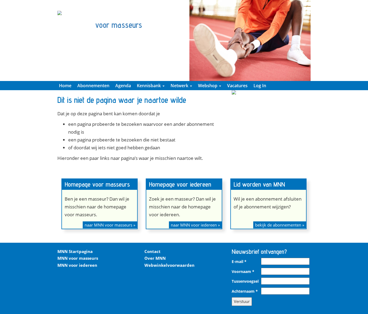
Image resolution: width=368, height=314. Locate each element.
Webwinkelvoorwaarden (169, 265)
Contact (152, 251)
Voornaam (243, 272)
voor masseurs (118, 25)
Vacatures (237, 86)
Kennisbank (149, 86)
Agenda (123, 86)
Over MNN (155, 258)
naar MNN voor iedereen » (195, 225)
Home (65, 86)
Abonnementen (93, 86)
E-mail (239, 262)
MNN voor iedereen (77, 265)
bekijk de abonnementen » (279, 225)
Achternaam (245, 291)
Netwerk (180, 86)
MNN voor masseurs (77, 258)
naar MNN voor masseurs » (110, 225)
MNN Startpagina (75, 251)
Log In (260, 86)
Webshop (208, 86)
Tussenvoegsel (245, 281)
